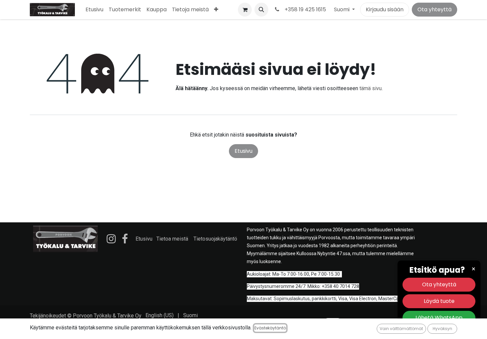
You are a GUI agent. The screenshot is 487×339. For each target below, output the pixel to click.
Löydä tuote (439, 301)
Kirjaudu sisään (385, 9)
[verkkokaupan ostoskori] (245, 10)
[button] (261, 10)
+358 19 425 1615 (304, 9)
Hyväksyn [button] (442, 328)
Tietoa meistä (172, 239)
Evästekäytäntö (270, 328)
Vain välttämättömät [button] (401, 328)
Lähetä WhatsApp (438, 317)
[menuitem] (94, 9)
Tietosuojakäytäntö (215, 239)
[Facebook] (125, 239)
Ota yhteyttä (434, 9)
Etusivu (243, 151)
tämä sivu (370, 88)
